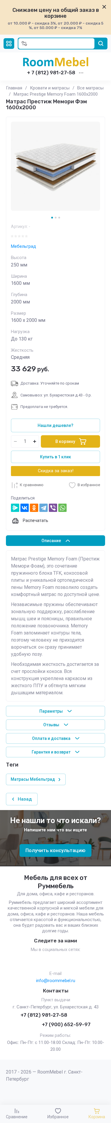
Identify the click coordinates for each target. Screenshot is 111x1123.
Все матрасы (90, 88)
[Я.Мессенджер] (15, 508)
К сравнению (32, 485)
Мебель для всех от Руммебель (55, 882)
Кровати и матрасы (50, 88)
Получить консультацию (55, 850)
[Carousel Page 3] (59, 218)
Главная (14, 88)
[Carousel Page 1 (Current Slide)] (52, 218)
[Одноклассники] (34, 508)
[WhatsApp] (62, 508)
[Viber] (53, 508)
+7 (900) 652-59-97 (66, 1024)
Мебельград (23, 246)
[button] (9, 43)
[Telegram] (43, 508)
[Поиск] (101, 43)
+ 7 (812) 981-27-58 (51, 72)
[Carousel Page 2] (56, 218)
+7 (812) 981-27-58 (43, 1015)
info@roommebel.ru (55, 980)
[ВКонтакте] (24, 508)
